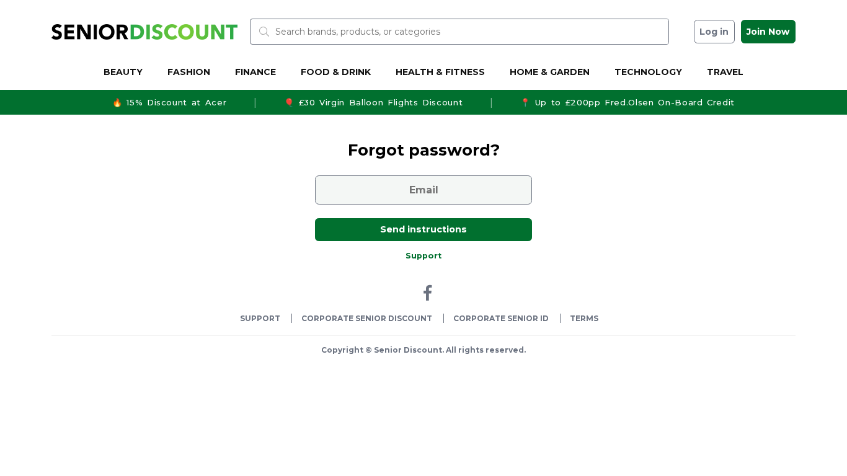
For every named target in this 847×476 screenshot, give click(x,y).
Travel (725, 71)
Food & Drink (336, 71)
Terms (584, 318)
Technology (648, 71)
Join (768, 31)
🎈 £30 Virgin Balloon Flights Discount (373, 102)
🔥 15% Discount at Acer (169, 102)
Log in (714, 31)
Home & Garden (550, 71)
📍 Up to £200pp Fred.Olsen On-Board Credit (627, 102)
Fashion (188, 71)
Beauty (123, 71)
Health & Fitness (440, 71)
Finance (255, 71)
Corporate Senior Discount (366, 318)
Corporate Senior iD (501, 318)
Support (423, 255)
